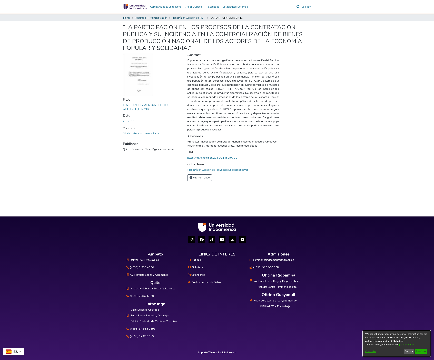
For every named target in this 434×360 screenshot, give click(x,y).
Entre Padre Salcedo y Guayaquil (150, 315)
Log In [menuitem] (305, 7)
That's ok (421, 351)
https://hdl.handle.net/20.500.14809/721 (212, 158)
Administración (158, 18)
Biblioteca (197, 267)
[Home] (135, 6)
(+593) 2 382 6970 (142, 296)
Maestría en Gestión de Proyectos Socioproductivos (188, 18)
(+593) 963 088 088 (266, 267)
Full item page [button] (201, 177)
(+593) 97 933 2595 (143, 329)
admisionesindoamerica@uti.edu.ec (273, 260)
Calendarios (198, 275)
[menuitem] (195, 7)
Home (126, 18)
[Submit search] (298, 7)
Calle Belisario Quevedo (145, 310)
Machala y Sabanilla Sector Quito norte (152, 288)
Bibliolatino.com (227, 352)
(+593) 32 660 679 (142, 336)
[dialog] (397, 343)
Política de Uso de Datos (206, 282)
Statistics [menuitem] (213, 7)
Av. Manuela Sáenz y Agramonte (149, 275)
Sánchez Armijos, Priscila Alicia (141, 133)
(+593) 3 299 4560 (142, 267)
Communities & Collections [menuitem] (165, 7)
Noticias (196, 260)
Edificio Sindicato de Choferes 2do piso (154, 321)
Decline (409, 351)
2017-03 (128, 121)
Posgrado (140, 18)
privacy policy (406, 344)
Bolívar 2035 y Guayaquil (145, 260)
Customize (370, 351)
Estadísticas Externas (235, 7)
